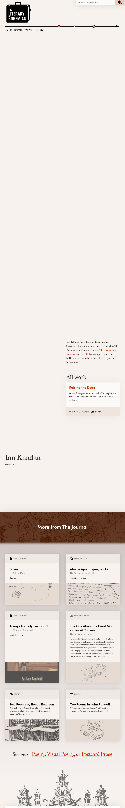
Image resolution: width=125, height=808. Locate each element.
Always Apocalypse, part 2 (89, 569)
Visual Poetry (60, 754)
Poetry (38, 754)
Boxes (14, 569)
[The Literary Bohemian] (19, 22)
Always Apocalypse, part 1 (29, 626)
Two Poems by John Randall (90, 704)
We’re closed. (36, 29)
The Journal (16, 29)
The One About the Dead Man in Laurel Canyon (92, 628)
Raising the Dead (82, 387)
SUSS (84, 354)
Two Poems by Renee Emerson (32, 704)
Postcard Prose (97, 754)
